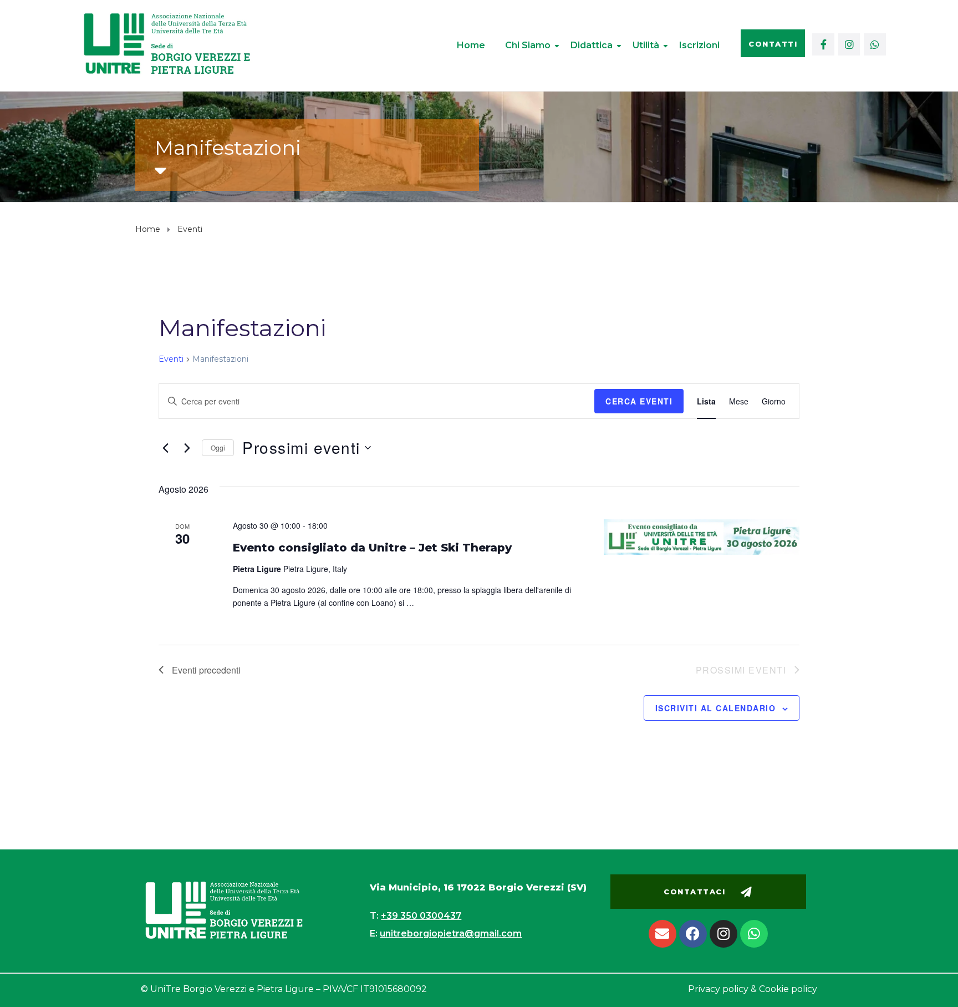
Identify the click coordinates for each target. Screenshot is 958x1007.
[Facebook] (693, 934)
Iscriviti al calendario (715, 707)
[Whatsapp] (875, 44)
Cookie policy (788, 989)
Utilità (646, 45)
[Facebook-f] (823, 44)
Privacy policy (718, 989)
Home (471, 45)
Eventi (171, 359)
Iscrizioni (699, 45)
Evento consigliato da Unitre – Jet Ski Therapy (372, 547)
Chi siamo (528, 45)
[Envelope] (662, 934)
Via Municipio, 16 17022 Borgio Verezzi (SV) (478, 887)
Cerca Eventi (638, 401)
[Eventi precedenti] (165, 447)
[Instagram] (849, 44)
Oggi (218, 447)
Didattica (591, 45)
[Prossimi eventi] (186, 447)
